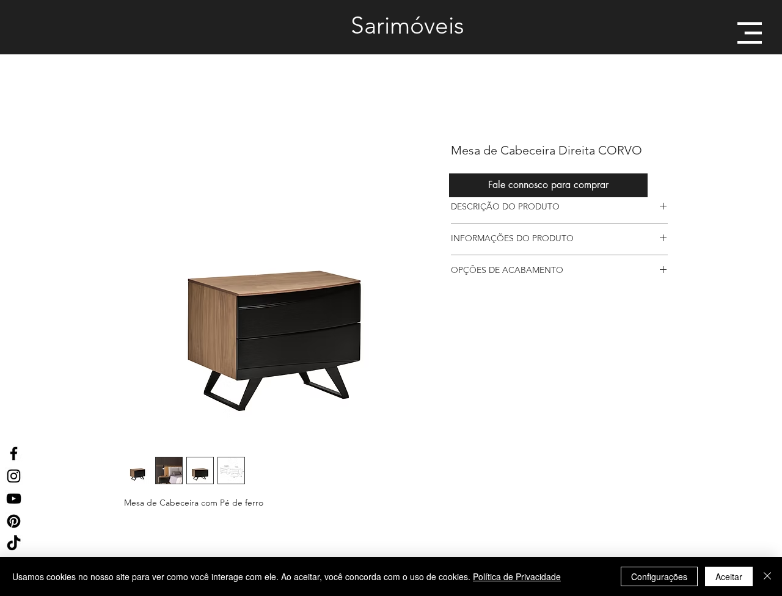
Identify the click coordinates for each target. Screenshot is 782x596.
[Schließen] (767, 576)
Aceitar (728, 576)
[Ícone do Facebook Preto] (14, 453)
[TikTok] (14, 544)
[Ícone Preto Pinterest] (14, 521)
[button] (749, 33)
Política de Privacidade (517, 576)
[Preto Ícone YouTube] (14, 498)
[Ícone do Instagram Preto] (14, 476)
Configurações (659, 576)
